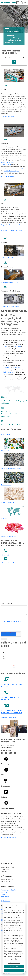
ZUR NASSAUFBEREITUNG (9, 282)
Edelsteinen (22, 168)
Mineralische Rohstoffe (8, 890)
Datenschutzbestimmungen (12, 621)
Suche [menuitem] (22, 2)
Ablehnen (14, 970)
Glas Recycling (5, 451)
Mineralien (12, 168)
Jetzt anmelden (7, 747)
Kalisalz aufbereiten (7, 502)
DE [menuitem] (18, 2)
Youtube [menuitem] (7, 973)
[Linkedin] (3, 656)
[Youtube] (4, 659)
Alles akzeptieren (14, 966)
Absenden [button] (14, 62)
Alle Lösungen (5, 434)
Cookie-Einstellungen (14, 963)
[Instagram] (3, 651)
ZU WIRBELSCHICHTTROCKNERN (11, 230)
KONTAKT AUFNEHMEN (8, 718)
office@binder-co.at (7, 563)
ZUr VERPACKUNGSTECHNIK (10, 306)
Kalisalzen (6, 367)
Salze (3, 894)
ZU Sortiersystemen (7, 176)
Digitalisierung (6, 519)
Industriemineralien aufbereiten (11, 468)
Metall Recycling (6, 485)
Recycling (4, 892)
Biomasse (4, 898)
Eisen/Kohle (5, 896)
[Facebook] (3, 653)
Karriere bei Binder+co (8, 837)
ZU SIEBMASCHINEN (7, 117)
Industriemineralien (15, 225)
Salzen (6, 168)
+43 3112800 (5, 555)
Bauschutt (17, 346)
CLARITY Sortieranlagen (11, 171)
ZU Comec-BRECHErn (8, 258)
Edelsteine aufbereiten (8, 536)
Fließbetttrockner (8, 372)
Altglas (3, 225)
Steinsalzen (16, 367)
